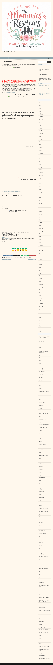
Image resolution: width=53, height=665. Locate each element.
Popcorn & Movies (41, 542)
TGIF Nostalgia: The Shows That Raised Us (44, 597)
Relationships (40, 553)
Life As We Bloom (41, 489)
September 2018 (41, 250)
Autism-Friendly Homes (42, 368)
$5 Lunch (40, 347)
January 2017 (40, 281)
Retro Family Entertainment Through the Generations (44, 561)
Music (39, 519)
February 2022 (40, 186)
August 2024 (40, 139)
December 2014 (41, 314)
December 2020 (41, 208)
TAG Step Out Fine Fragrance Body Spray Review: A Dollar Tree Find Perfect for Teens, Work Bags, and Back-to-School (44, 73)
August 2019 (40, 233)
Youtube (3, 206)
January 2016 (40, 300)
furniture (40, 458)
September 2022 (41, 175)
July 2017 (40, 272)
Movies (39, 516)
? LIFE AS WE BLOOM (41, 341)
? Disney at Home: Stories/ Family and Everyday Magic (43, 339)
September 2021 (41, 194)
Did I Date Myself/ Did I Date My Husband (44, 424)
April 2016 (40, 295)
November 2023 (41, 153)
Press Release (40, 545)
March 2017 (40, 278)
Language (40, 486)
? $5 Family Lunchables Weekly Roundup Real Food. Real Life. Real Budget (44, 337)
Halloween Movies (41, 469)
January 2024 (40, 150)
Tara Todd (40, 90)
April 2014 (40, 326)
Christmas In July (41, 405)
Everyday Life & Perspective (42, 444)
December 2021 (41, 189)
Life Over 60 (40, 494)
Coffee (39, 410)
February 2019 (40, 242)
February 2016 (40, 298)
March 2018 (40, 259)
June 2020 (40, 217)
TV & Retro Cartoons (41, 621)
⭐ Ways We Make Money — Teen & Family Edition (44, 659)
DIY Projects (40, 430)
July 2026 (40, 103)
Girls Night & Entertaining (42, 463)
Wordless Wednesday (41, 652)
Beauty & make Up (41, 377)
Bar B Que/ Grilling (41, 374)
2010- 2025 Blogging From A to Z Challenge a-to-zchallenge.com (45, 349)
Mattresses (40, 505)
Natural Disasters (41, 522)
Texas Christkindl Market (6, 259)
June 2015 (40, 309)
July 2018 (40, 253)
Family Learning (41, 450)
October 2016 (40, 286)
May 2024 (40, 144)
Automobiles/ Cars (41, 369)
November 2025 (41, 116)
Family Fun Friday (41, 449)
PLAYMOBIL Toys (41, 540)
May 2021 (40, 200)
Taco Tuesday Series (41, 582)
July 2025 (40, 122)
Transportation (40, 616)
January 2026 (40, 113)
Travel (39, 618)
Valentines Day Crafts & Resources (43, 627)
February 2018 (40, 261)
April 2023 (40, 164)
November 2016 (41, 284)
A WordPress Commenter (42, 85)
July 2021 (40, 197)
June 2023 (40, 161)
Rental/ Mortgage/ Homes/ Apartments (44, 556)
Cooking (40, 416)
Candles (40, 394)
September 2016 (41, 287)
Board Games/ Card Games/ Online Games (44, 382)
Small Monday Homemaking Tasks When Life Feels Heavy (44, 70)
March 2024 (40, 147)
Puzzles (40, 548)
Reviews (21, 257)
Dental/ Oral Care (41, 422)
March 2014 (40, 328)
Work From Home (41, 653)
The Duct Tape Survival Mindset (43, 603)
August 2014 (40, 320)
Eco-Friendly (40, 438)
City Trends (40, 407)
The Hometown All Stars (29, 257)
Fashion (40, 452)
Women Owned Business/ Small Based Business (44, 650)
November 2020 (41, 209)
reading (18, 257)
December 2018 (41, 245)
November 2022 (41, 172)
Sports (39, 574)
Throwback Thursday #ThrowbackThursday (44, 610)
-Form (4, 237)
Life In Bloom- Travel (41, 491)
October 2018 (40, 248)
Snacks (39, 571)
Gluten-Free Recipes (41, 464)
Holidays (40, 472)
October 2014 (40, 317)
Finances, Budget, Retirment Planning (43, 455)
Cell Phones (40, 397)
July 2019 (40, 234)
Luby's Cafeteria (41, 500)
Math (39, 503)
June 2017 (40, 273)
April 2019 (40, 239)
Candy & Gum (40, 396)
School (39, 566)
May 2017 (40, 275)
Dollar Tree (40, 433)
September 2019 (41, 231)
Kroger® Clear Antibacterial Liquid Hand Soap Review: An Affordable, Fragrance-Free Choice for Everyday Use (45, 79)
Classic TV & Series (41, 408)
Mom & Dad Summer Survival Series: (43, 511)
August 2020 (40, 214)
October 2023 (40, 155)
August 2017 (40, 270)
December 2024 (41, 133)
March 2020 (40, 222)
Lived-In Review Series (41, 497)
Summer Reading (41, 580)
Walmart (40, 638)
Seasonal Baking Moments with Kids (43, 568)
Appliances (40, 363)
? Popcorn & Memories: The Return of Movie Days (44, 344)
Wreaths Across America (42, 655)
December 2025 (41, 114)
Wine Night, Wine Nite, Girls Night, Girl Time (44, 646)
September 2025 (41, 119)
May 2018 (40, 256)
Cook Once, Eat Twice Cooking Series (43, 413)
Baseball (7, 257)
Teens (39, 594)
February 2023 (40, 167)
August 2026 (40, 102)
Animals (40, 360)
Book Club (40, 383)
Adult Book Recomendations (42, 354)
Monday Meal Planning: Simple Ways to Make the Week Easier (44, 76)
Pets (39, 536)
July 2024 (40, 141)
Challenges (40, 399)
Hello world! (47, 85)
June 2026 (40, 105)
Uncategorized (40, 624)
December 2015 (41, 301)
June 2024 (40, 142)
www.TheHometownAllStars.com (10, 92)
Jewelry (40, 480)
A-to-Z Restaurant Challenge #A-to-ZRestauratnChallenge (43, 352)
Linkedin (3, 204)
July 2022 (40, 178)
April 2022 (40, 183)
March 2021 (40, 203)
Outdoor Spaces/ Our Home (42, 533)
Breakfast (40, 385)
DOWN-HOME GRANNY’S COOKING (43, 435)
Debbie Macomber (41, 421)
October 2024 (40, 136)
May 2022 (40, 181)
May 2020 (40, 219)
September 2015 (41, 306)
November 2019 (41, 228)
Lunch (39, 502)
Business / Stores (41, 388)
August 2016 (40, 289)
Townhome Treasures (41, 613)
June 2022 (40, 180)
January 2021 (40, 206)
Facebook (3, 197)
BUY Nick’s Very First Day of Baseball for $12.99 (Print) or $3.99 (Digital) (11, 191)
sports (24, 257)
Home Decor (40, 474)
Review (39, 563)
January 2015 (40, 312)
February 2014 (40, 329)
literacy (15, 257)
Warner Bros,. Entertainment (42, 641)
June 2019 (40, 236)
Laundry (40, 488)
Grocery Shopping (41, 466)
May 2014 (40, 325)
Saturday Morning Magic (42, 565)
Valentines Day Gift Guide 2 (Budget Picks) (44, 629)
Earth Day (40, 436)
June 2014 (40, 323)
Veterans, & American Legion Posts (43, 632)
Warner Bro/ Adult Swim (42, 640)
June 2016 (40, 292)
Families (40, 447)
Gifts (39, 461)
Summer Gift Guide (41, 579)
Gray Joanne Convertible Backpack (32, 259)
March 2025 (40, 128)
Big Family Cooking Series (42, 380)
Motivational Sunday (41, 514)
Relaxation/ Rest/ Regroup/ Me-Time (43, 554)
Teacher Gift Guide (41, 591)
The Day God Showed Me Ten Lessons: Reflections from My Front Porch (44, 601)
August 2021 (40, 195)
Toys (39, 615)
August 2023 (40, 158)
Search (39, 60)
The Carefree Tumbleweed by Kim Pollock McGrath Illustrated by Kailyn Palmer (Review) (44, 88)
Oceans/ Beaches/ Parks (42, 530)
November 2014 (41, 315)
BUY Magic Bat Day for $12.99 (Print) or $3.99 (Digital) (9, 193)
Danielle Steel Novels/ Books (42, 419)
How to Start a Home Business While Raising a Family (44, 67)
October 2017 (40, 267)
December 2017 (41, 264)
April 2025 (40, 127)
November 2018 (41, 247)
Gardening (40, 460)
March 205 (40, 331)
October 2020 (40, 211)
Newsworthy (40, 525)
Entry (3, 237)
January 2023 (40, 169)
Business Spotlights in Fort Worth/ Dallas (44, 391)
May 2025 (40, 125)
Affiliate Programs (41, 355)
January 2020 (40, 225)
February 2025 (40, 130)
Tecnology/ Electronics (41, 592)
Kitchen (39, 483)
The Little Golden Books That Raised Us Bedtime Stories (44, 605)
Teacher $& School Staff (42, 589)
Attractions (40, 366)
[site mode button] (48, 58)
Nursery (40, 528)
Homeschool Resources (42, 477)
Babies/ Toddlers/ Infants (42, 371)
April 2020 (40, 220)
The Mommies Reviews (9, 51)
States (39, 577)
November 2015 (41, 303)
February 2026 (40, 111)
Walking (40, 635)
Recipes (40, 551)
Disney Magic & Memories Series (43, 427)
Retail (39, 559)
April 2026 (40, 108)
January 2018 (40, 262)
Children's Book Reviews (42, 402)
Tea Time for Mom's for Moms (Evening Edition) (44, 586)
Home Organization (41, 475)
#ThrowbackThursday (41, 345)
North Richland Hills (41, 527)
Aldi (39, 357)
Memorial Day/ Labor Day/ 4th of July (43, 508)
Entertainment (40, 441)
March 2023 (40, 166)
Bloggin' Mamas (11, 257)
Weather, (40, 643)
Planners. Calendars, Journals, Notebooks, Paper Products (44, 539)
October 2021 (40, 192)
